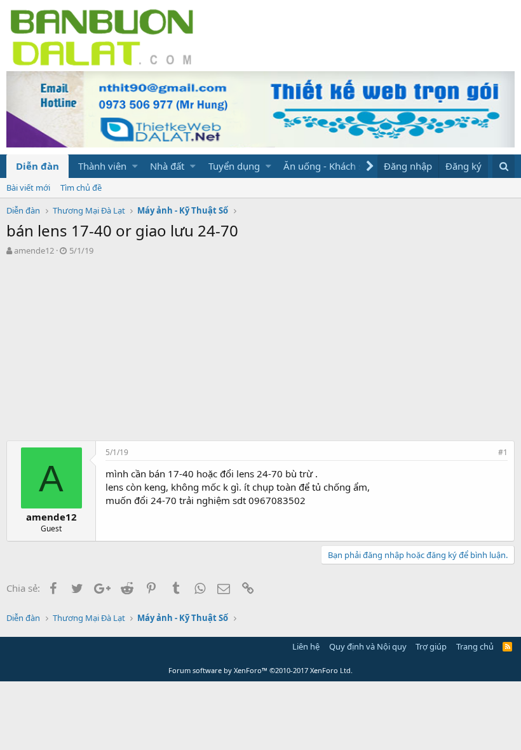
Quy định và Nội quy (368, 646)
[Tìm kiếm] (503, 166)
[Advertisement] (260, 351)
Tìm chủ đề (81, 187)
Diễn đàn (37, 166)
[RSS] (507, 646)
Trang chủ (475, 646)
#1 (503, 452)
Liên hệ (306, 646)
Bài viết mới (28, 187)
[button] (135, 166)
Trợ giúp (431, 646)
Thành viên (102, 166)
